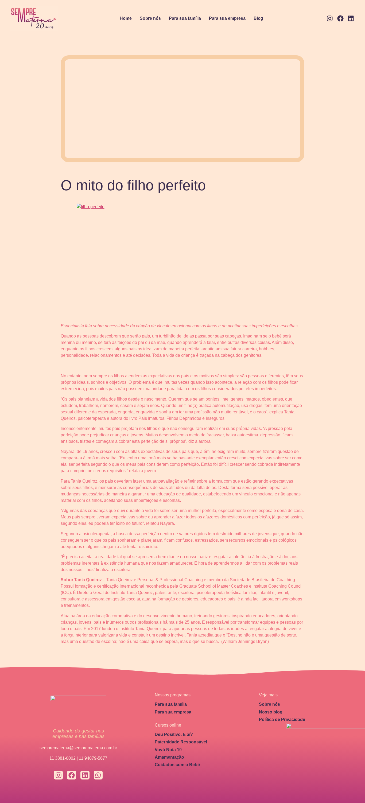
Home (126, 18)
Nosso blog (270, 712)
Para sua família (185, 18)
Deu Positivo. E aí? (174, 734)
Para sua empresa (227, 18)
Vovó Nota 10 (168, 749)
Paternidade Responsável (181, 742)
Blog (258, 18)
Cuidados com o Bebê (177, 764)
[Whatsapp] (98, 775)
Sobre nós (150, 18)
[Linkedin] (350, 18)
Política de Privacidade (282, 719)
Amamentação (169, 757)
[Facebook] (340, 18)
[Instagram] (329, 18)
